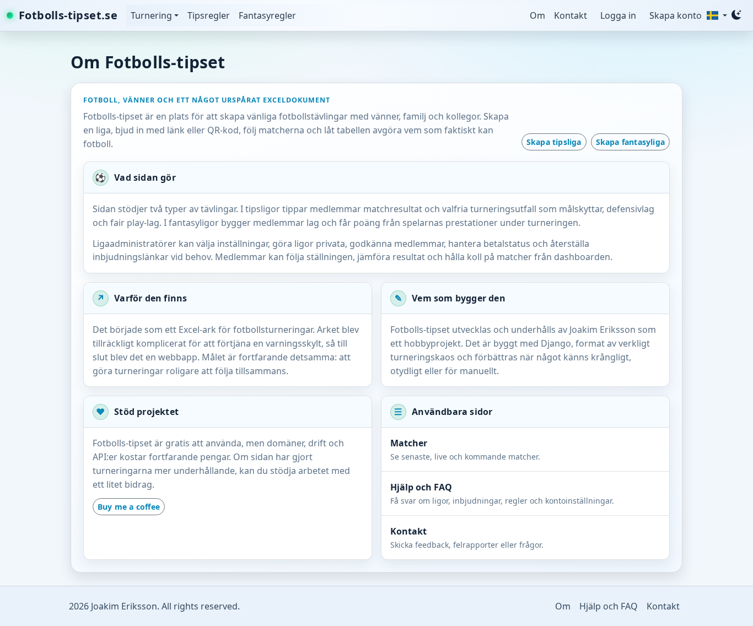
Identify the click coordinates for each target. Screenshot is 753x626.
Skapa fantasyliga (630, 142)
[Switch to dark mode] (736, 15)
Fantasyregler (267, 15)
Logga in (618, 15)
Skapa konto (675, 15)
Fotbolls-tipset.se (68, 15)
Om (537, 15)
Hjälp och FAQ (608, 606)
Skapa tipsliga (554, 142)
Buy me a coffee (129, 506)
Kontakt (570, 15)
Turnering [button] (152, 15)
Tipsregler (208, 15)
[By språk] (716, 15)
